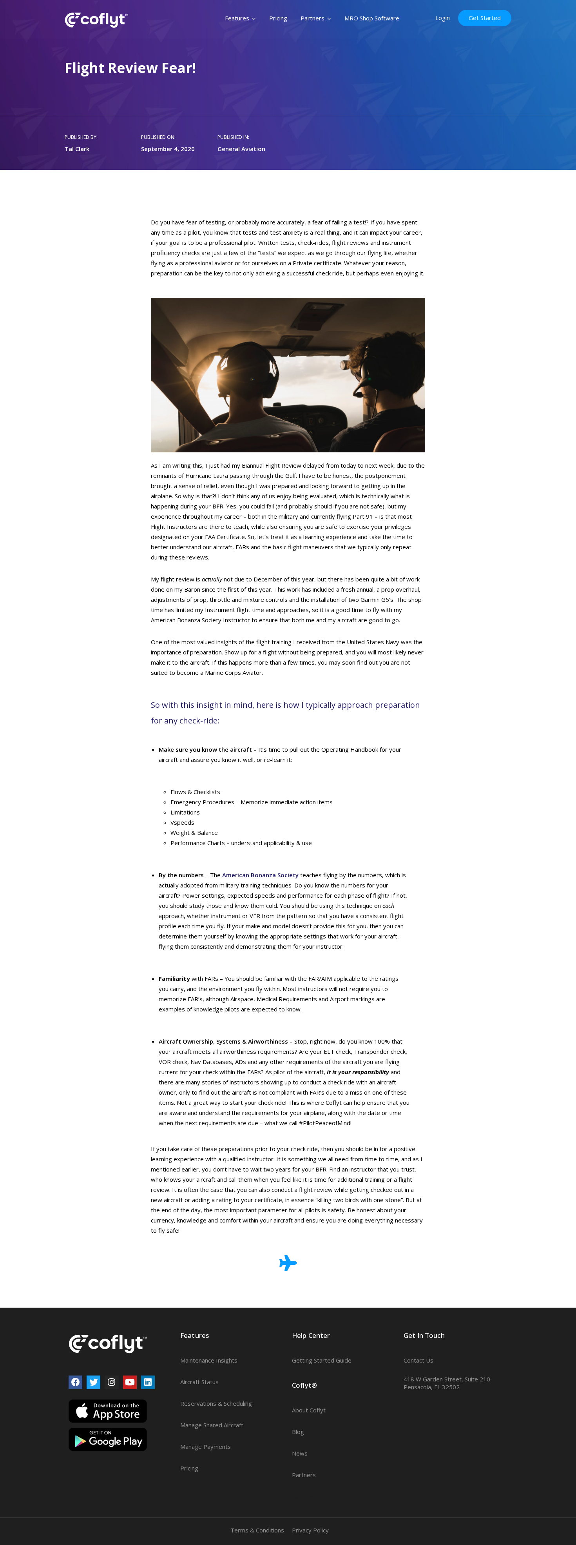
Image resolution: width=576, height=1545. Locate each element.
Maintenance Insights (208, 1360)
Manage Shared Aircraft (211, 1425)
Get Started (485, 18)
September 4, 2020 (168, 149)
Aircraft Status (199, 1382)
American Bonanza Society (260, 875)
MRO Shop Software (371, 18)
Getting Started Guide (321, 1360)
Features (237, 18)
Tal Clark (77, 149)
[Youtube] (130, 1382)
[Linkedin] (148, 1382)
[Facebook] (75, 1382)
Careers (302, 1496)
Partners (312, 18)
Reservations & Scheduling (216, 1403)
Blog (298, 1432)
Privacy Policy (310, 1530)
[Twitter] (93, 1382)
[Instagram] (111, 1382)
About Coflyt (309, 1410)
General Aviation (241, 149)
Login (442, 18)
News (300, 1453)
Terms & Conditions (257, 1530)
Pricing (278, 18)
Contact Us (418, 1360)
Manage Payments (205, 1446)
